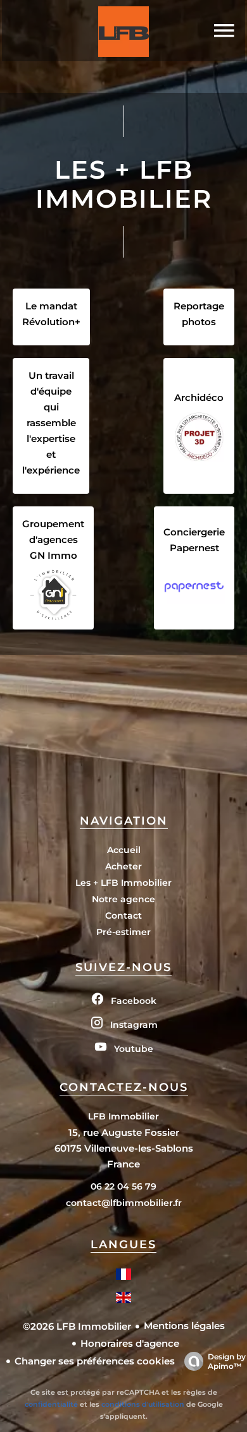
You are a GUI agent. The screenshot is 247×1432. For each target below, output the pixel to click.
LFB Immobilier (123, 1116)
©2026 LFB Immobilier (77, 1326)
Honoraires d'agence (129, 1343)
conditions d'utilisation (142, 1404)
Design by (227, 1361)
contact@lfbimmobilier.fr (124, 1202)
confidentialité (51, 1404)
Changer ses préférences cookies (95, 1361)
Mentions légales (184, 1326)
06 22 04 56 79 (123, 1186)
